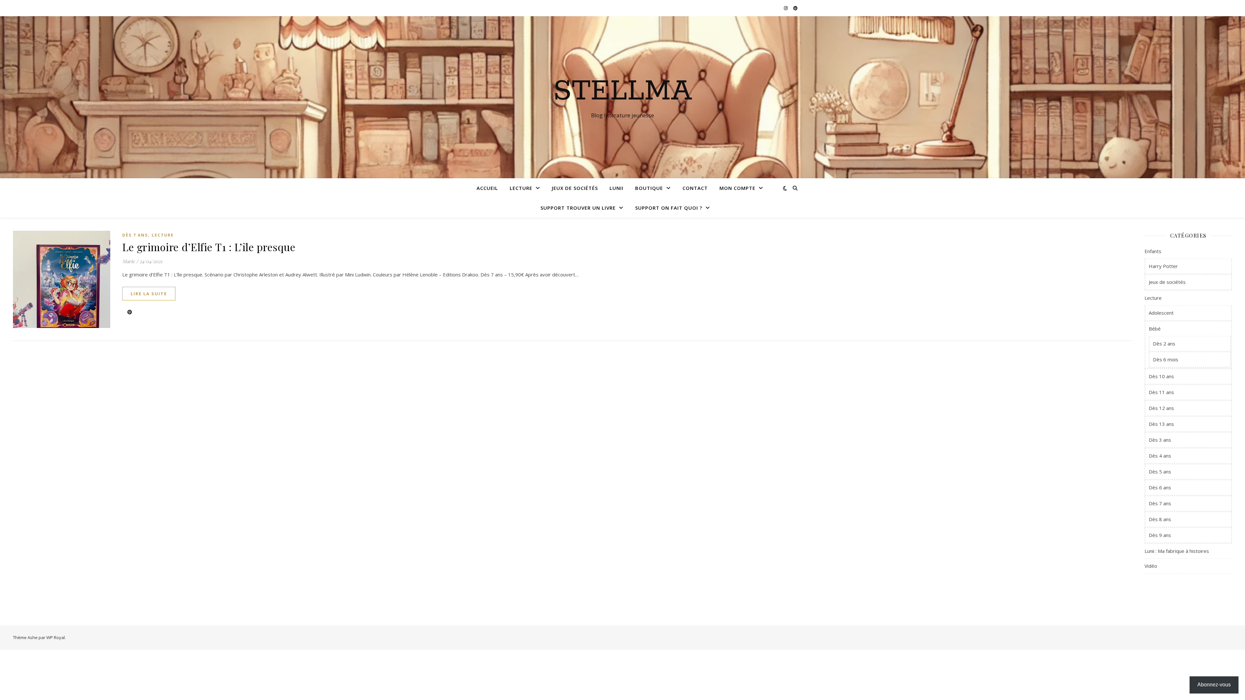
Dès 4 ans (1160, 455)
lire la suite (149, 294)
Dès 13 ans (1161, 424)
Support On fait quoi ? (668, 207)
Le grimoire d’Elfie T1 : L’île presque (208, 247)
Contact (695, 188)
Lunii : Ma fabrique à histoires (1176, 551)
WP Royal (55, 637)
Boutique (649, 188)
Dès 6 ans (1160, 487)
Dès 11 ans (1161, 392)
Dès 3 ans (1160, 440)
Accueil (487, 188)
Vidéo (1150, 566)
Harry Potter (1163, 266)
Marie (128, 261)
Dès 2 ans (1164, 343)
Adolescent (1161, 312)
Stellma (622, 91)
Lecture (521, 188)
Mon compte (737, 188)
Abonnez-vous (1214, 684)
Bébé (1155, 328)
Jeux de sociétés (575, 188)
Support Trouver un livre (578, 207)
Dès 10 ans (1161, 376)
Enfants (1152, 251)
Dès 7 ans (135, 235)
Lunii (616, 188)
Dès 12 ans (1161, 408)
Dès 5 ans (1160, 471)
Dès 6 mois (1165, 359)
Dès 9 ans (1160, 535)
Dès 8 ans (1160, 519)
